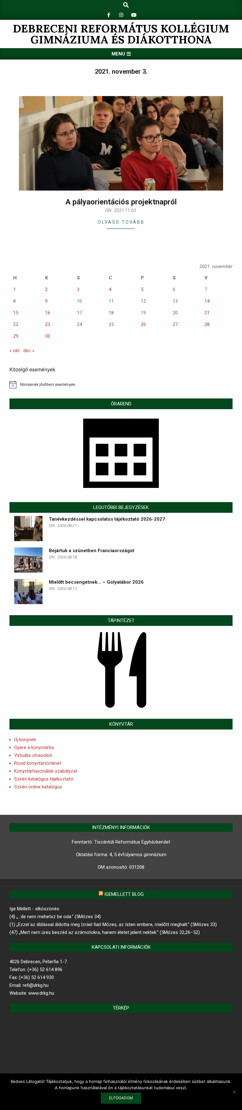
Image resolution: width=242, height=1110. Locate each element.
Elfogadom (121, 1098)
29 (15, 336)
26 (143, 324)
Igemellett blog (124, 894)
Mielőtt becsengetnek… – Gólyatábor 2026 (96, 582)
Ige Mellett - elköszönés (34, 909)
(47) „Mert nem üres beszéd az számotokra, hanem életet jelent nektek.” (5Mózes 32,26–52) (104, 932)
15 (15, 313)
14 (207, 301)
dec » (28, 350)
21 (207, 313)
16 (47, 313)
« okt (14, 350)
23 (47, 324)
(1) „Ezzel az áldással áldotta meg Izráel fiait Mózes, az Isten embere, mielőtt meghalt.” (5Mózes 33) (113, 924)
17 (79, 313)
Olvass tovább (121, 222)
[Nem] (234, 1092)
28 (207, 324)
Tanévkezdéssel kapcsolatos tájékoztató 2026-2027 (107, 519)
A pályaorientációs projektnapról (121, 201)
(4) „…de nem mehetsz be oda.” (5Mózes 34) (55, 916)
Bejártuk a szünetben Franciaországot (91, 550)
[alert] (121, 384)
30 (47, 336)
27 (175, 324)
